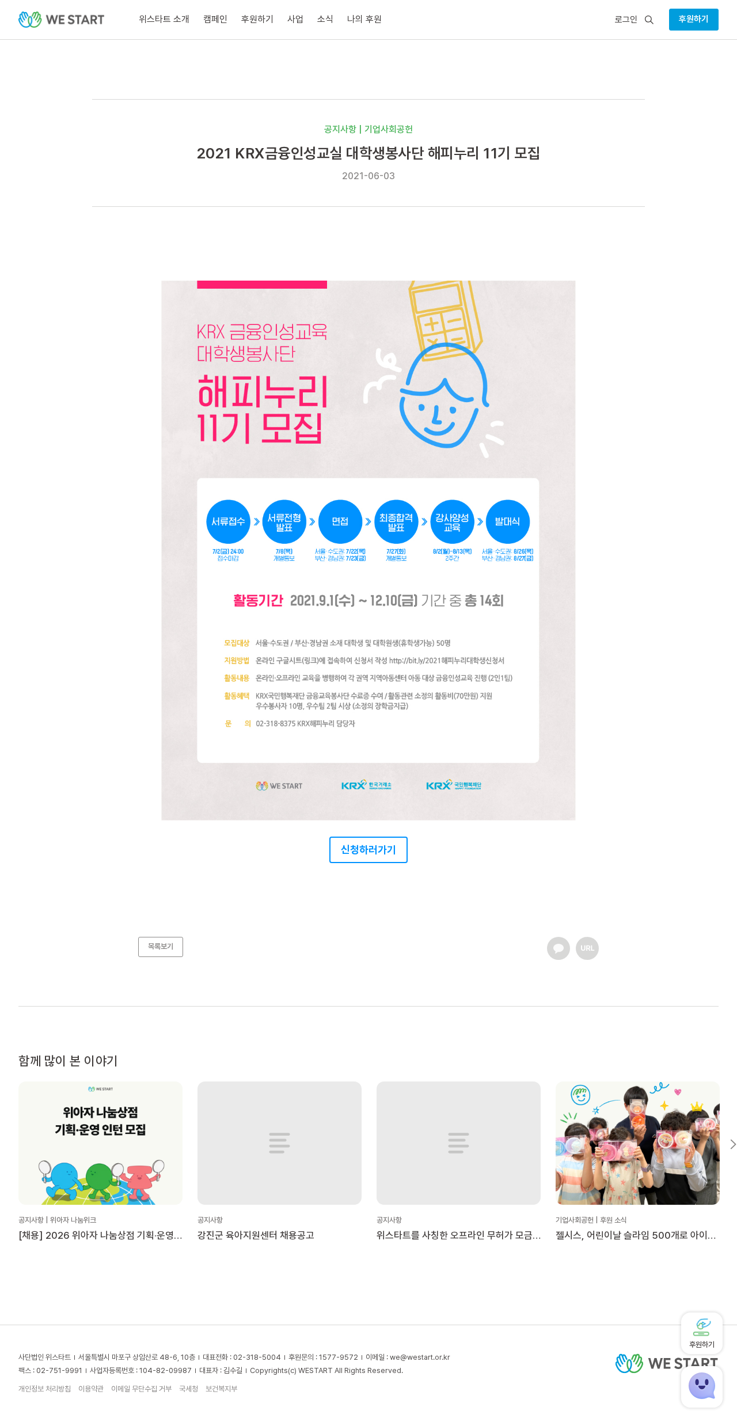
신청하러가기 (368, 850)
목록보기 (160, 946)
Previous (4, 1144)
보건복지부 (221, 1389)
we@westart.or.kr (420, 1357)
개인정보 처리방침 (44, 1389)
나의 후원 (364, 19)
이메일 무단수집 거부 (141, 1389)
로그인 (626, 20)
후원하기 (694, 19)
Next (733, 1144)
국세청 (188, 1389)
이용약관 (91, 1389)
